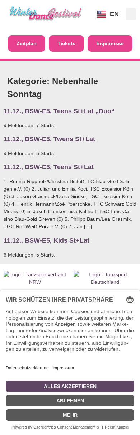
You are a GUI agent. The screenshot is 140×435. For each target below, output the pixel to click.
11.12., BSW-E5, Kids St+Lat (46, 240)
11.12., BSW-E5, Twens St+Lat (49, 139)
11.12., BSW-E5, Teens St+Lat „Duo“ (59, 111)
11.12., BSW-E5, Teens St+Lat (49, 167)
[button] (131, 14)
